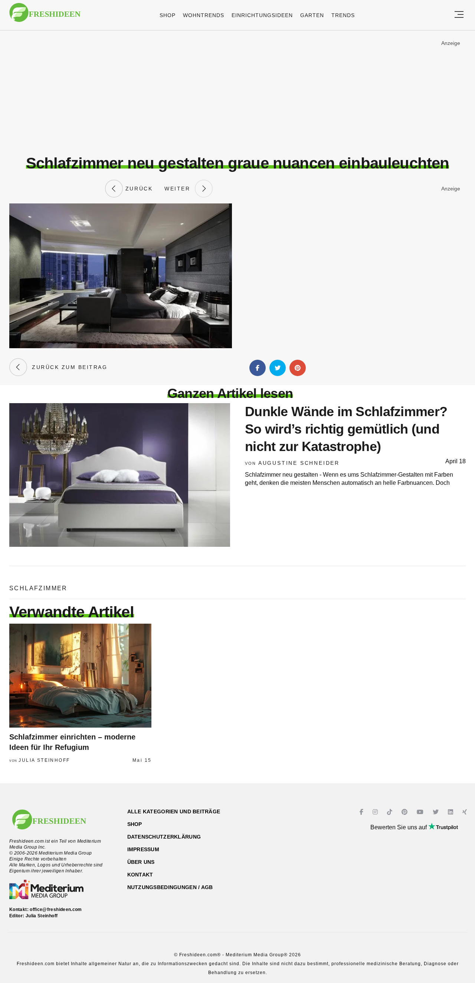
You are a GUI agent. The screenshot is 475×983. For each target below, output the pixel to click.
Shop (168, 15)
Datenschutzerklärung (164, 837)
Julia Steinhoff (44, 760)
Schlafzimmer (38, 588)
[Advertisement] (237, 92)
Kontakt (140, 875)
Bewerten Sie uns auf (399, 827)
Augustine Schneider (299, 463)
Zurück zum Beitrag (67, 367)
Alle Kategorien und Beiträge (173, 811)
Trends (343, 15)
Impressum (143, 849)
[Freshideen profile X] (436, 812)
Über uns (141, 862)
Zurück (138, 189)
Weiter (179, 189)
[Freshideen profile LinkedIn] (451, 812)
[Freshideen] (45, 16)
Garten (312, 15)
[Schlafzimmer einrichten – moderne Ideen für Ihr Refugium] (80, 676)
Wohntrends (203, 15)
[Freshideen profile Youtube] (421, 812)
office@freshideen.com (56, 909)
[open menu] (459, 15)
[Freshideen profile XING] (465, 812)
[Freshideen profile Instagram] (376, 812)
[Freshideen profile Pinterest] (405, 812)
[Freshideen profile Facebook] (362, 812)
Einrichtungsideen (262, 15)
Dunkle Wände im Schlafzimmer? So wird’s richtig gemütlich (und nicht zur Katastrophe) (346, 429)
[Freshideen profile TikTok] (390, 812)
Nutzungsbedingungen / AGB (170, 887)
